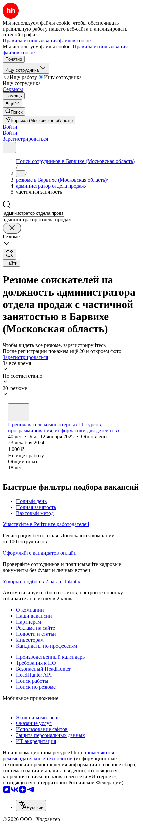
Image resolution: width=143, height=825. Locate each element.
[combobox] (33, 213)
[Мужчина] (18, 412)
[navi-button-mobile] (9, 147)
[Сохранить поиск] (9, 254)
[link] (14, 111)
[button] (10, 127)
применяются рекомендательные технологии (58, 755)
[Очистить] (12, 228)
